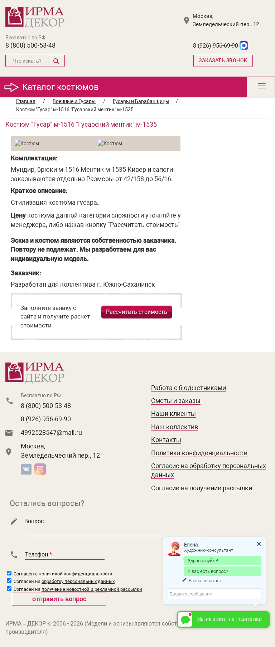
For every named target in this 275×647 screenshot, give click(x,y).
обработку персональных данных (78, 581)
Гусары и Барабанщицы (141, 101)
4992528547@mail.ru (51, 432)
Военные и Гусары (74, 101)
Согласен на (64, 581)
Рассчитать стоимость (136, 311)
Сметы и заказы (176, 400)
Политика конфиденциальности (199, 453)
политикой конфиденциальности (75, 574)
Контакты (166, 439)
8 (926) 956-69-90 (215, 45)
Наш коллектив (174, 426)
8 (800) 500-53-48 (30, 45)
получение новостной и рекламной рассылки (92, 589)
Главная (25, 101)
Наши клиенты (173, 413)
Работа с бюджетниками (188, 387)
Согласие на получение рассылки (201, 488)
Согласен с (62, 574)
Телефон (38, 554)
